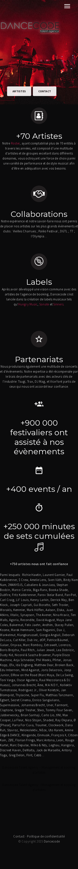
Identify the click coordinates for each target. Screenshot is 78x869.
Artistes (19, 91)
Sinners (58, 304)
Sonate (44, 304)
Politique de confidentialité (46, 836)
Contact (44, 91)
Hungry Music (27, 304)
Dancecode (52, 841)
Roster (15, 143)
